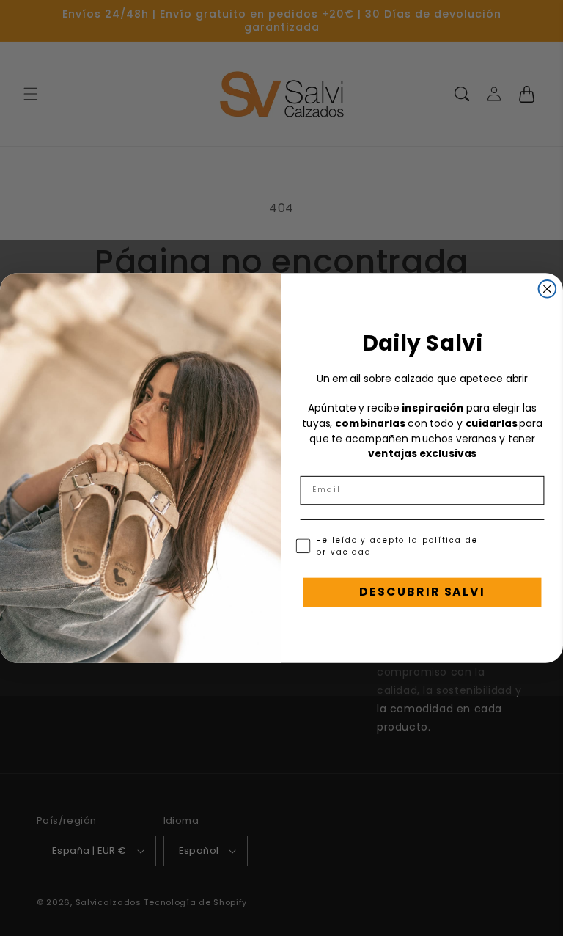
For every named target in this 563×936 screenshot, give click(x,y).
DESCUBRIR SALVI (422, 591)
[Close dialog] (547, 289)
